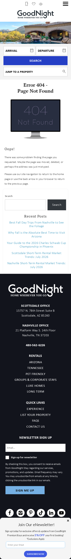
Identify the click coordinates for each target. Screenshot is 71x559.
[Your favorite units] (33, 3)
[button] (65, 4)
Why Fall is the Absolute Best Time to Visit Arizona (36, 234)
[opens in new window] (10, 513)
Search (35, 60)
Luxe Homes (35, 385)
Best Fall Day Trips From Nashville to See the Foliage (36, 224)
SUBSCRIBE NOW (35, 554)
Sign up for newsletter (24, 457)
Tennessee (35, 368)
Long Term (35, 391)
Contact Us (35, 426)
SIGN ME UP (25, 490)
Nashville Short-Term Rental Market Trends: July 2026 (36, 265)
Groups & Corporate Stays (35, 379)
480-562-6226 (35, 345)
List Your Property (35, 415)
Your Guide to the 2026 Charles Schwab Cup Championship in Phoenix (36, 245)
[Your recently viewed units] (41, 3)
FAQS (35, 420)
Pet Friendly (35, 374)
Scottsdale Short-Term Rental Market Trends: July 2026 (36, 255)
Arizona (35, 362)
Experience (35, 409)
